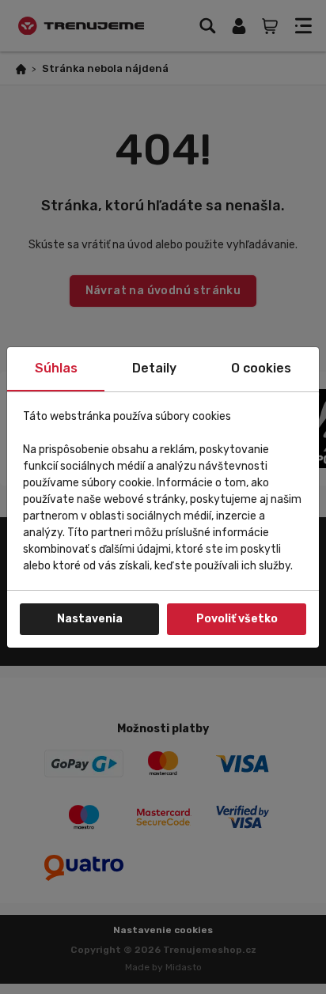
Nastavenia (90, 619)
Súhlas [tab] (56, 368)
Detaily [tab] (154, 368)
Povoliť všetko (237, 619)
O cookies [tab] (261, 368)
